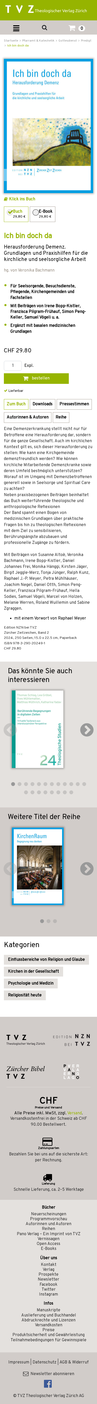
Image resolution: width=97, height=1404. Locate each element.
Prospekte (48, 1274)
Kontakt (48, 1264)
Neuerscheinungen (48, 1214)
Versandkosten (48, 1325)
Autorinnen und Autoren (48, 1224)
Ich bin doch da (18, 46)
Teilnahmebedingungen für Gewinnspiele (48, 1340)
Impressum (18, 1362)
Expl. (29, 365)
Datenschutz (44, 1362)
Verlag (48, 1269)
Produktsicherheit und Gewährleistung (48, 1335)
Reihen (48, 1229)
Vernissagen (48, 1239)
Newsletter (48, 1279)
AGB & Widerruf (74, 1362)
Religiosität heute (25, 995)
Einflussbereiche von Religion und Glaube (46, 959)
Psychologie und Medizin (31, 983)
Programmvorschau (48, 1219)
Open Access (48, 1244)
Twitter (49, 1289)
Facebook (48, 1284)
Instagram (48, 1294)
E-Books (48, 1248)
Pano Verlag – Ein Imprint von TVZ (48, 1234)
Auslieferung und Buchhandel (48, 1315)
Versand (74, 1113)
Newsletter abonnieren (51, 1374)
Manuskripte (48, 1310)
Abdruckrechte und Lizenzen (48, 1320)
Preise (48, 1330)
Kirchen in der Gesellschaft (33, 971)
